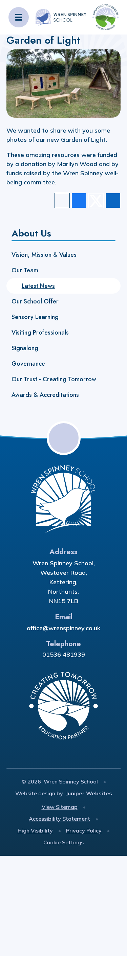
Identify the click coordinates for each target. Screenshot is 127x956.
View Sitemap (60, 806)
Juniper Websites (89, 793)
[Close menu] (18, 17)
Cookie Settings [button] (63, 842)
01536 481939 (63, 654)
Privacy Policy (84, 830)
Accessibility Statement (59, 818)
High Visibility (35, 830)
